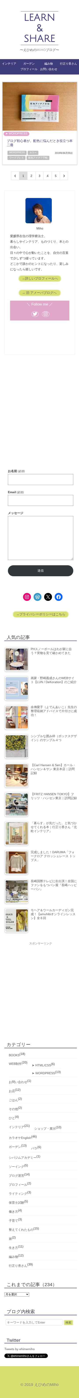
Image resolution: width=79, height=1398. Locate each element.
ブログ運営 (16, 1175)
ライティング (18, 1193)
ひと (12, 1118)
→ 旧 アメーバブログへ (39, 293)
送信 (41, 570)
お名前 (16, 471)
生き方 (13, 1247)
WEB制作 (15, 1063)
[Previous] (15, 175)
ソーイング (16, 1166)
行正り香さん (68, 63)
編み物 (48, 63)
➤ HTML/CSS (41, 1065)
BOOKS (14, 1055)
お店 (12, 1091)
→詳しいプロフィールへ (40, 278)
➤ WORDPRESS (16, 133)
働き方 (13, 1211)
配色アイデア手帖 (38, 157)
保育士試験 (16, 1202)
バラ (34, 1148)
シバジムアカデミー (22, 1157)
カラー (33, 152)
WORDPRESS (17, 152)
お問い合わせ (48, 69)
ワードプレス (16, 157)
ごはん (13, 1100)
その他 (13, 1109)
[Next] (64, 175)
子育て (13, 1220)
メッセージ (15, 513)
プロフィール (29, 69)
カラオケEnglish (20, 1138)
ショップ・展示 (45, 1128)
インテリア (16, 1127)
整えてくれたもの (21, 1229)
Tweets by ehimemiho (19, 1349)
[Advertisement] (39, 417)
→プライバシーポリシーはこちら (40, 614)
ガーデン (29, 63)
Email (16, 492)
